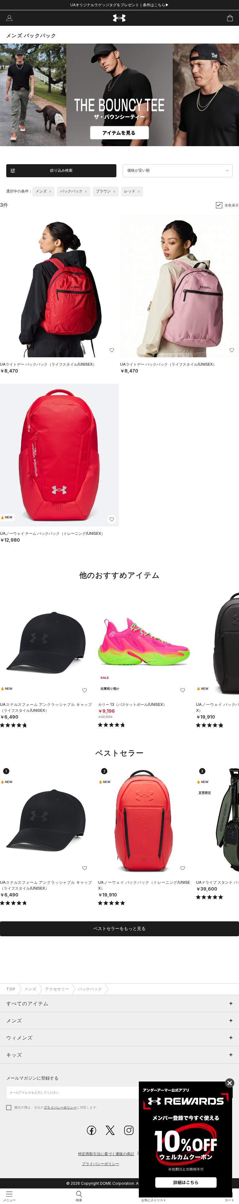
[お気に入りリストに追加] (84, 690)
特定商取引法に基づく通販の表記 (106, 1153)
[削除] (50, 191)
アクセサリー (57, 989)
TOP (11, 989)
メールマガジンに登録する (32, 1078)
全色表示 (232, 205)
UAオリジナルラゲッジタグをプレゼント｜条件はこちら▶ (119, 4)
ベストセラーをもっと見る (119, 928)
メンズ (30, 989)
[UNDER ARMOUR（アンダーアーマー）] (119, 18)
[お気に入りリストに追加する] (111, 350)
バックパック (90, 989)
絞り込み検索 (61, 170)
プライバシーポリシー (60, 1107)
